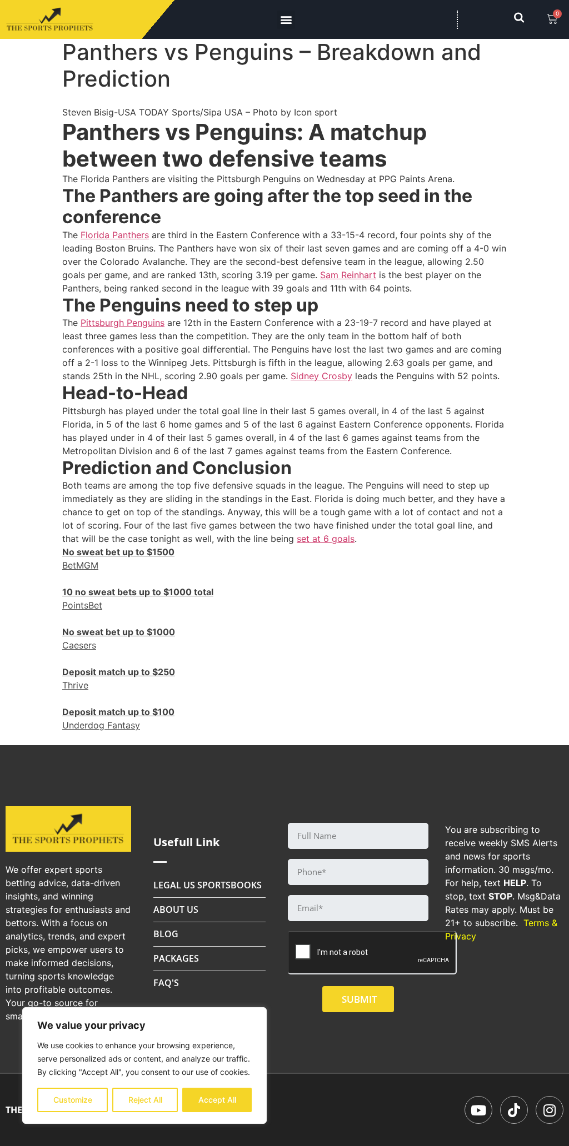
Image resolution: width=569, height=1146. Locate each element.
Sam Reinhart (348, 274)
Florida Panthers (115, 234)
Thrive (75, 685)
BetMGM (80, 565)
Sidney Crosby (321, 375)
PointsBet (82, 605)
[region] (144, 1065)
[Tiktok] (514, 1110)
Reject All (145, 1099)
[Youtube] (478, 1110)
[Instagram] (549, 1110)
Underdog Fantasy (101, 725)
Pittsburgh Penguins (122, 322)
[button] (286, 20)
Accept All (217, 1099)
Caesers (79, 645)
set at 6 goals (326, 538)
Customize (72, 1099)
